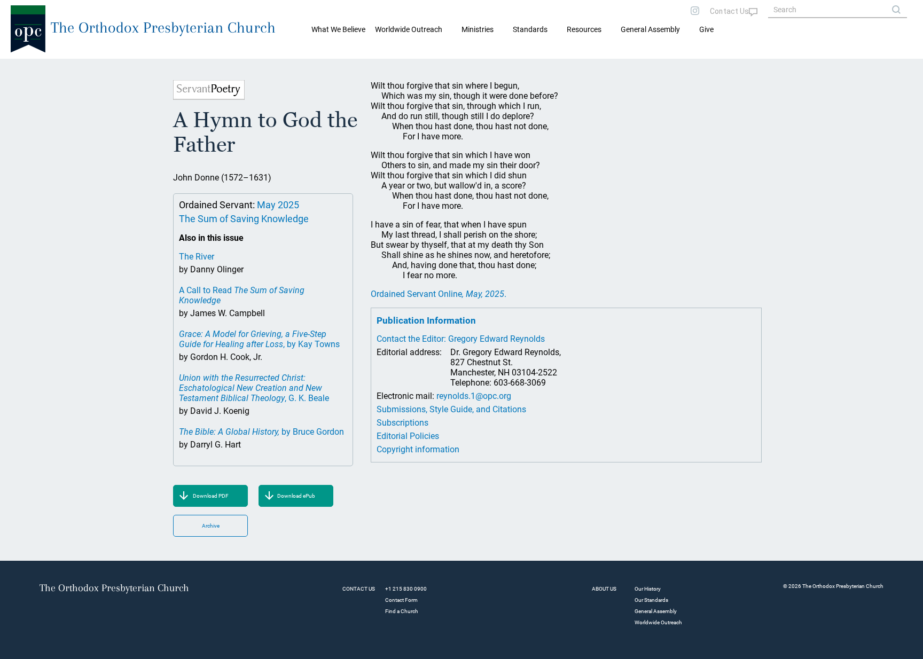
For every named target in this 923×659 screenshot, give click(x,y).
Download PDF (211, 496)
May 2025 (278, 204)
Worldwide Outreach (658, 622)
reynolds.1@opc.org (473, 396)
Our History (648, 589)
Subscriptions (402, 423)
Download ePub (296, 496)
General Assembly (650, 29)
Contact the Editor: (412, 339)
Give (706, 29)
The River (196, 257)
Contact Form (401, 600)
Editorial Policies (408, 436)
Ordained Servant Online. (438, 294)
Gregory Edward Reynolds (496, 339)
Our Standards (651, 600)
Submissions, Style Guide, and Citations (451, 409)
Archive (211, 526)
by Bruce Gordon (261, 432)
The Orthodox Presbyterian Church (163, 27)
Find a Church (401, 611)
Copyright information (418, 449)
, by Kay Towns (259, 339)
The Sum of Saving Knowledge (244, 218)
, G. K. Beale (254, 388)
